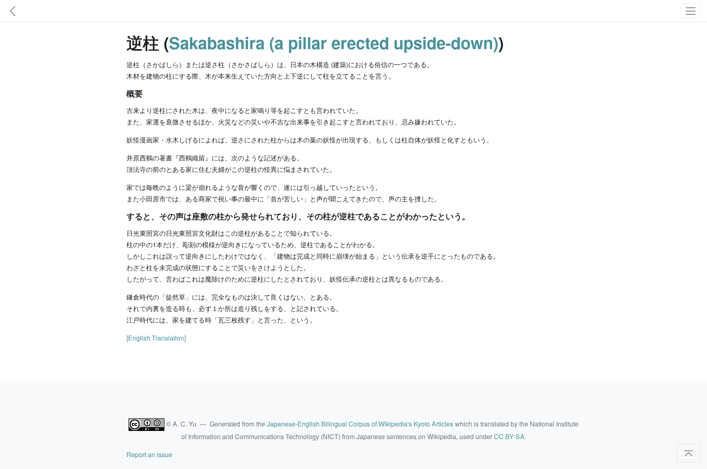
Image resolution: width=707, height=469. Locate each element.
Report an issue (149, 454)
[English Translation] (156, 338)
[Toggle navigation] (690, 10)
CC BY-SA (509, 436)
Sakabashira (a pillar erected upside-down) (333, 42)
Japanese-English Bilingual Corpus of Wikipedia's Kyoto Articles (360, 423)
